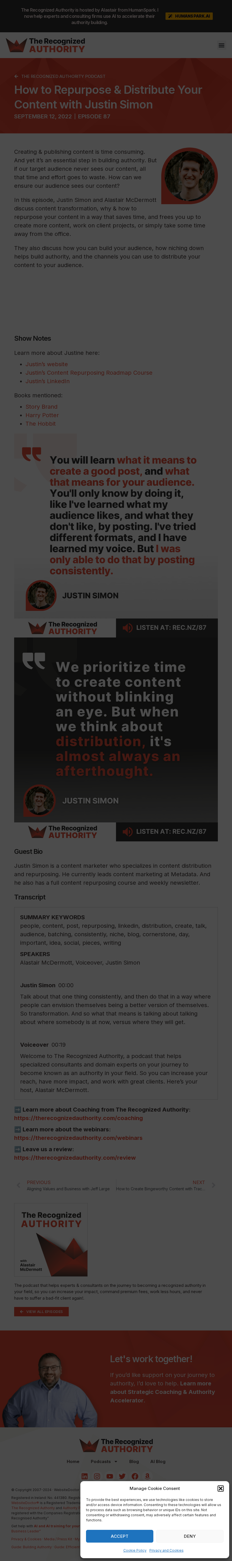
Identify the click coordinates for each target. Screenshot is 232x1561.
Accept (119, 1536)
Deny (190, 1536)
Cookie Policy (135, 1550)
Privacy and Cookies (166, 1550)
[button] (221, 1488)
